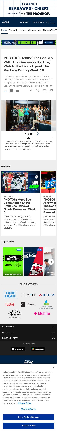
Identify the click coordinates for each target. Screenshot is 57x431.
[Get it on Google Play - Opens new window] (38, 350)
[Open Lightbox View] (28, 127)
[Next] (37, 134)
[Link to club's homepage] (5, 21)
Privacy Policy (24, 403)
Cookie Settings (28, 409)
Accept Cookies (28, 425)
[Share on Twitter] (38, 92)
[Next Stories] (51, 262)
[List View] (17, 91)
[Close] (53, 368)
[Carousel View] (5, 91)
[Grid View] (11, 91)
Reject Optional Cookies (28, 417)
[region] (28, 397)
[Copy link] (51, 91)
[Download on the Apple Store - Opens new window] (17, 349)
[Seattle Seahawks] (28, 363)
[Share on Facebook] (31, 92)
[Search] (47, 22)
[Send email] (44, 92)
